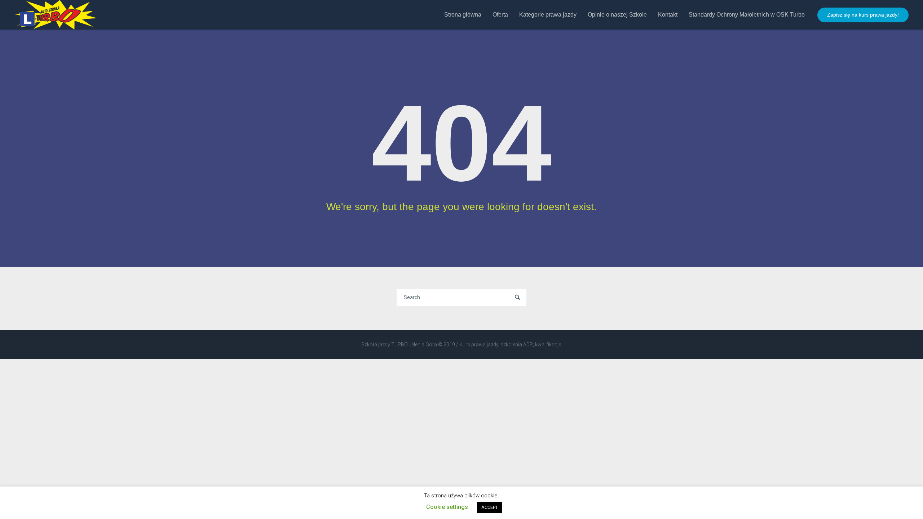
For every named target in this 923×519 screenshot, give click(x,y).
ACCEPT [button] (489, 507)
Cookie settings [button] (447, 507)
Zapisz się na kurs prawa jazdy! (863, 15)
